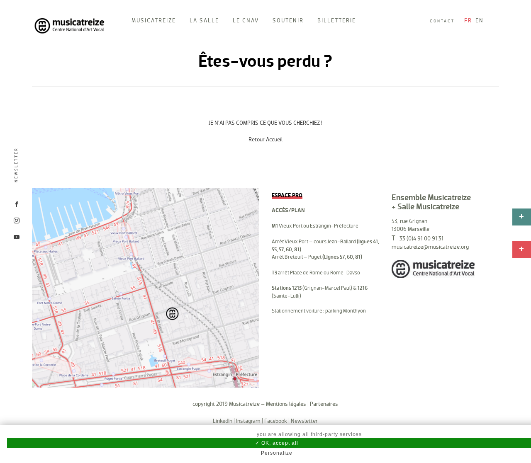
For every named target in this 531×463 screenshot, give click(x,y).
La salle (204, 20)
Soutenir (288, 20)
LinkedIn (222, 420)
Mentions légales (286, 403)
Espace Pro (287, 195)
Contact (442, 21)
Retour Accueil (265, 139)
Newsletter (16, 164)
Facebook (275, 420)
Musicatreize (154, 20)
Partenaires (324, 403)
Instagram (248, 420)
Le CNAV (246, 20)
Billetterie (336, 20)
